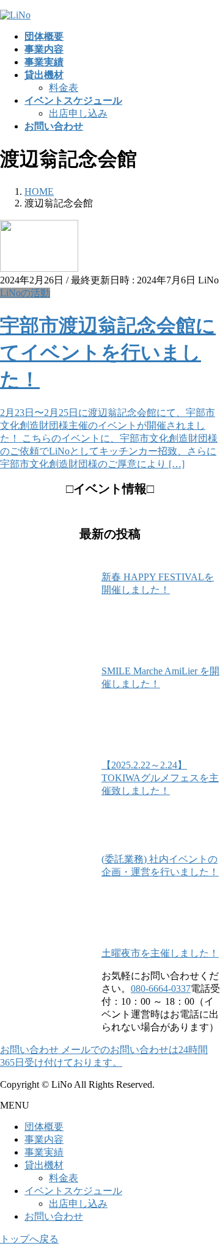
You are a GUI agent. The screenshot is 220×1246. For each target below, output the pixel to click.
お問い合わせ (53, 1216)
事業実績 (44, 1152)
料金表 (63, 87)
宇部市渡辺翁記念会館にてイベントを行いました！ (108, 352)
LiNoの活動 (25, 293)
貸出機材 (44, 1165)
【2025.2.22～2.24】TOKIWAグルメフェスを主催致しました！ (160, 778)
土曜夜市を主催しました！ (160, 953)
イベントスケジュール (73, 1191)
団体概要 (44, 1126)
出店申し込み (78, 113)
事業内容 (44, 1139)
